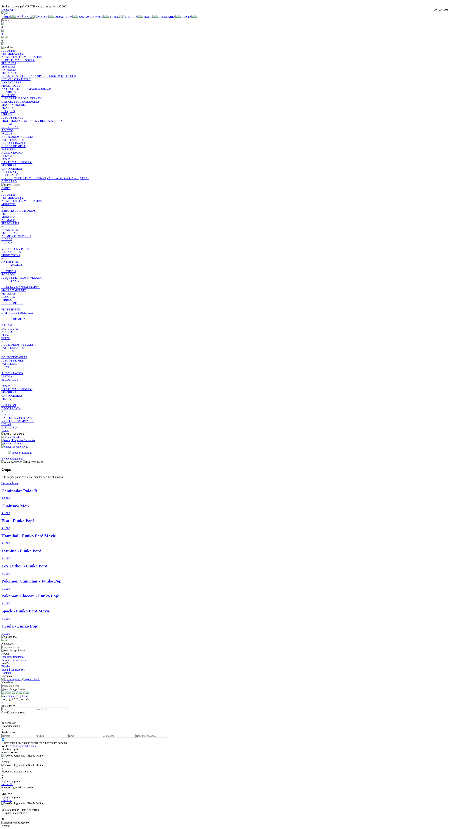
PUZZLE (6, 335)
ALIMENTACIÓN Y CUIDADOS (21, 201)
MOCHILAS (8, 392)
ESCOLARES (167, 16)
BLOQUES (8, 296)
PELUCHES (8, 213)
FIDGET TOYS (10, 255)
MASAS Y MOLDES (13, 290)
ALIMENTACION (12, 373)
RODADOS (8, 274)
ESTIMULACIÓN (12, 197)
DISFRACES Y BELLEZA (37, 120)
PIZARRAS (8, 293)
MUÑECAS (8, 217)
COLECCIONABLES (14, 357)
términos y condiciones (23, 745)
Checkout (6, 800)
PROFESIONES (11, 120)
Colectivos (7, 9)
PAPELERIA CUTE (13, 347)
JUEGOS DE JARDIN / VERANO (21, 277)
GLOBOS (7, 178)
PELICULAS (26, 76)
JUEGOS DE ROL (12, 303)
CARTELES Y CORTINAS (30, 178)
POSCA (6, 386)
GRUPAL (7, 325)
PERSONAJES (10, 223)
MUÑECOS (24, 16)
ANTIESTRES (10, 88)
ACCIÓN (42, 16)
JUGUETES (8, 194)
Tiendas (16, 437)
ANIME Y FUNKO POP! (49, 76)
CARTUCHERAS (12, 395)
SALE (5, 430)
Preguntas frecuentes (23, 440)
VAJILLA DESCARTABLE (63, 178)
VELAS (84, 178)
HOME (148, 16)
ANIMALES (8, 220)
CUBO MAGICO (30, 88)
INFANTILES (9, 76)
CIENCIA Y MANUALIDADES (20, 287)
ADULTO (7, 331)
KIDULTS (131, 16)
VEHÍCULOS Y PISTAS (16, 248)
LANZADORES (11, 252)
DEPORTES (8, 271)
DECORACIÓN (11, 408)
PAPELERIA (9, 363)
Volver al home (9, 483)
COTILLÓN (8, 405)
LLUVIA (6, 376)
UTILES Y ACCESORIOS (16, 389)
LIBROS (6, 299)
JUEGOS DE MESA (91, 16)
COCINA (59, 120)
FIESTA (186, 16)
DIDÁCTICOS (63, 16)
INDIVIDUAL (10, 328)
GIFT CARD (9, 427)
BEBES (5, 16)
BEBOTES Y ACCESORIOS (18, 210)
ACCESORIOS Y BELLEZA (18, 344)
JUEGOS (70, 76)
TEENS (114, 16)
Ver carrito (7, 784)
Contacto (18, 443)
